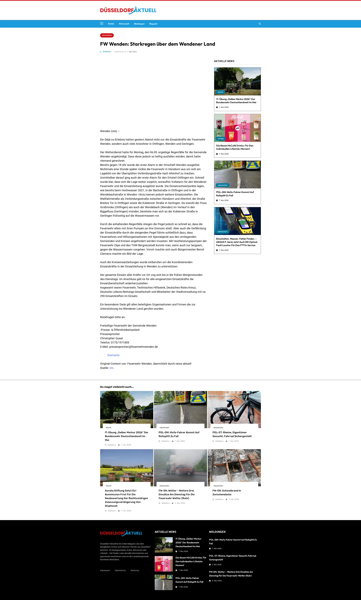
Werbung (135, 570)
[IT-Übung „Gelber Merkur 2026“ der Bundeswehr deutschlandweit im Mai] (237, 81)
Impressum (105, 570)
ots (112, 368)
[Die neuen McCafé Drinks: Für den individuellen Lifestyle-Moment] (237, 128)
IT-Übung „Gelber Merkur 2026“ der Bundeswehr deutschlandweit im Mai (236, 101)
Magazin (153, 24)
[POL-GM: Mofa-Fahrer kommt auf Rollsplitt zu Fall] (237, 175)
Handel (221, 139)
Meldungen (139, 24)
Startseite (113, 355)
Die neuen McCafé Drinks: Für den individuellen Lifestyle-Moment (234, 147)
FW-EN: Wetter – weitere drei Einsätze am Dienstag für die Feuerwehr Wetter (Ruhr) (177, 494)
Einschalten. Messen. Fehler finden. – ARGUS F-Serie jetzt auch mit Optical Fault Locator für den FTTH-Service (236, 242)
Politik (111, 24)
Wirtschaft (124, 24)
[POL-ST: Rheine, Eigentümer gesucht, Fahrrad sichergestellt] (234, 409)
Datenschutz (120, 570)
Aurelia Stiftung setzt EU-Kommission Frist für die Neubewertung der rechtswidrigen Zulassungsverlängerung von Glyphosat (126, 498)
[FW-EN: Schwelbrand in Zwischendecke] (234, 467)
